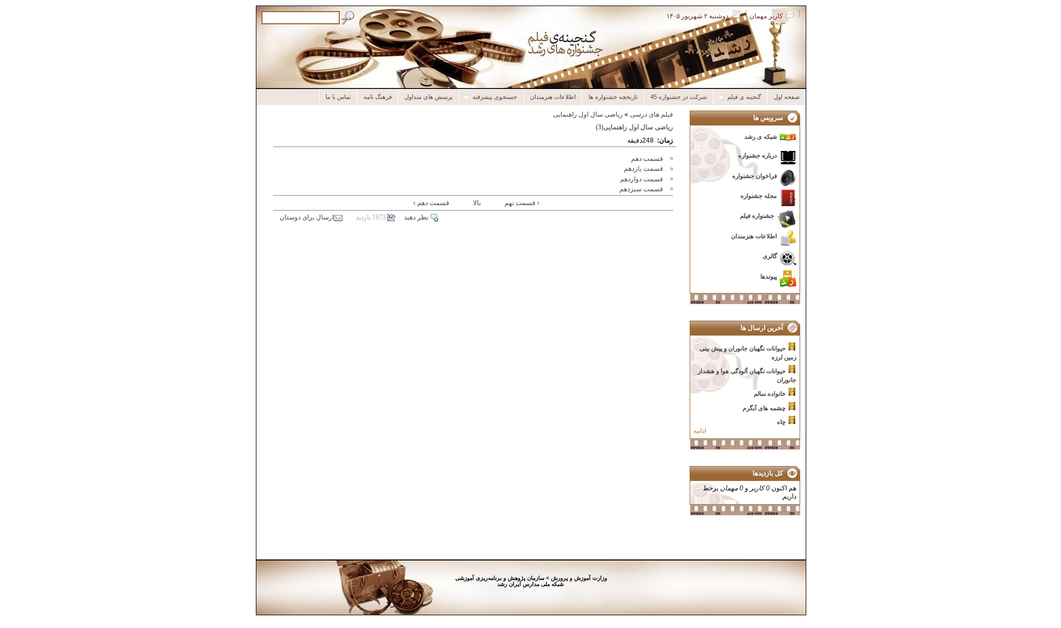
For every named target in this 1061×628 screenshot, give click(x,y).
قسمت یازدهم (643, 168)
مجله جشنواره (758, 195)
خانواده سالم (770, 393)
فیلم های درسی (651, 114)
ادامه (700, 430)
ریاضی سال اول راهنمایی (588, 114)
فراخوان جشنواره (754, 175)
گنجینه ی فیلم (747, 97)
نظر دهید (416, 217)
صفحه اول (787, 96)
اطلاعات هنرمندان (553, 96)
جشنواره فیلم (757, 215)
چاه (781, 421)
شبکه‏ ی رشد (760, 136)
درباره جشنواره (757, 155)
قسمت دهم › (431, 203)
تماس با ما (338, 96)
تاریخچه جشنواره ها (613, 96)
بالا (477, 203)
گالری (770, 256)
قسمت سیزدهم (641, 189)
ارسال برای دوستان (307, 217)
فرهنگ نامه (378, 96)
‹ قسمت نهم (522, 203)
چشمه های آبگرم (764, 408)
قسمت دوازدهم (641, 179)
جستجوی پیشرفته (497, 97)
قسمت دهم (647, 159)
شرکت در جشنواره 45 (678, 96)
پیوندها (768, 276)
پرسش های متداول (429, 96)
